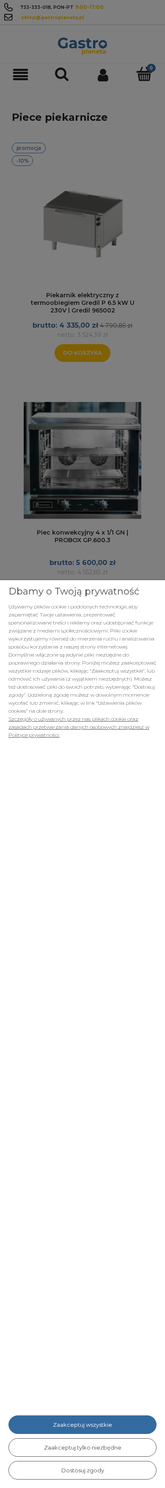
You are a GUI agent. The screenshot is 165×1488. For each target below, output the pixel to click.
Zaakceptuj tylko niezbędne (82, 1447)
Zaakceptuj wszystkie (82, 1424)
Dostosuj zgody (82, 1470)
